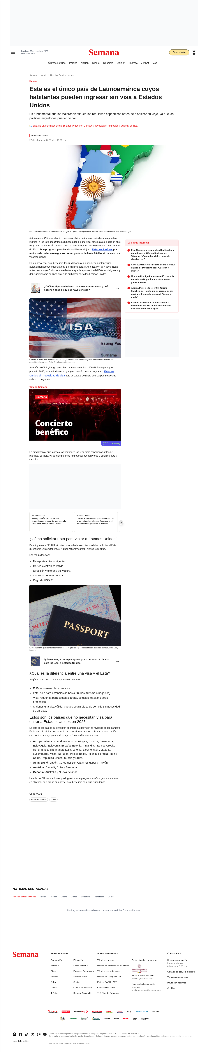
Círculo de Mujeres (82, 987)
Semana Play (57, 960)
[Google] (14, 1034)
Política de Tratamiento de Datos (113, 965)
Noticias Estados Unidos (62, 75)
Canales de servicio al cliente (181, 972)
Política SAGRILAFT (107, 982)
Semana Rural (80, 976)
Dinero (54, 971)
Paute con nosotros (176, 982)
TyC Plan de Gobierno (108, 993)
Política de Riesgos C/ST (109, 976)
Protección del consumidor (144, 960)
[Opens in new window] (20, 1034)
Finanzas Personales (83, 971)
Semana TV (56, 965)
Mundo (44, 75)
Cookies (171, 988)
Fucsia (54, 987)
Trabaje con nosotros (177, 977)
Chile (53, 799)
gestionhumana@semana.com (146, 990)
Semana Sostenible (82, 993)
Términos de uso (105, 960)
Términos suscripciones (108, 971)
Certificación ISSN (106, 987)
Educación (78, 960)
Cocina (76, 982)
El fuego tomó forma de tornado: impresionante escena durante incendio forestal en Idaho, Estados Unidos (49, 521)
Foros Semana (80, 965)
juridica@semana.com (142, 978)
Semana (33, 75)
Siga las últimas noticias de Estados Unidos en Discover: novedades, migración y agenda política (84, 125)
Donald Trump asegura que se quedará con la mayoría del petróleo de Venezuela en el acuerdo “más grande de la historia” (95, 521)
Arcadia (54, 976)
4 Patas (54, 993)
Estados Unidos (38, 799)
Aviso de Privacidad (24, 1041)
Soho (53, 982)
